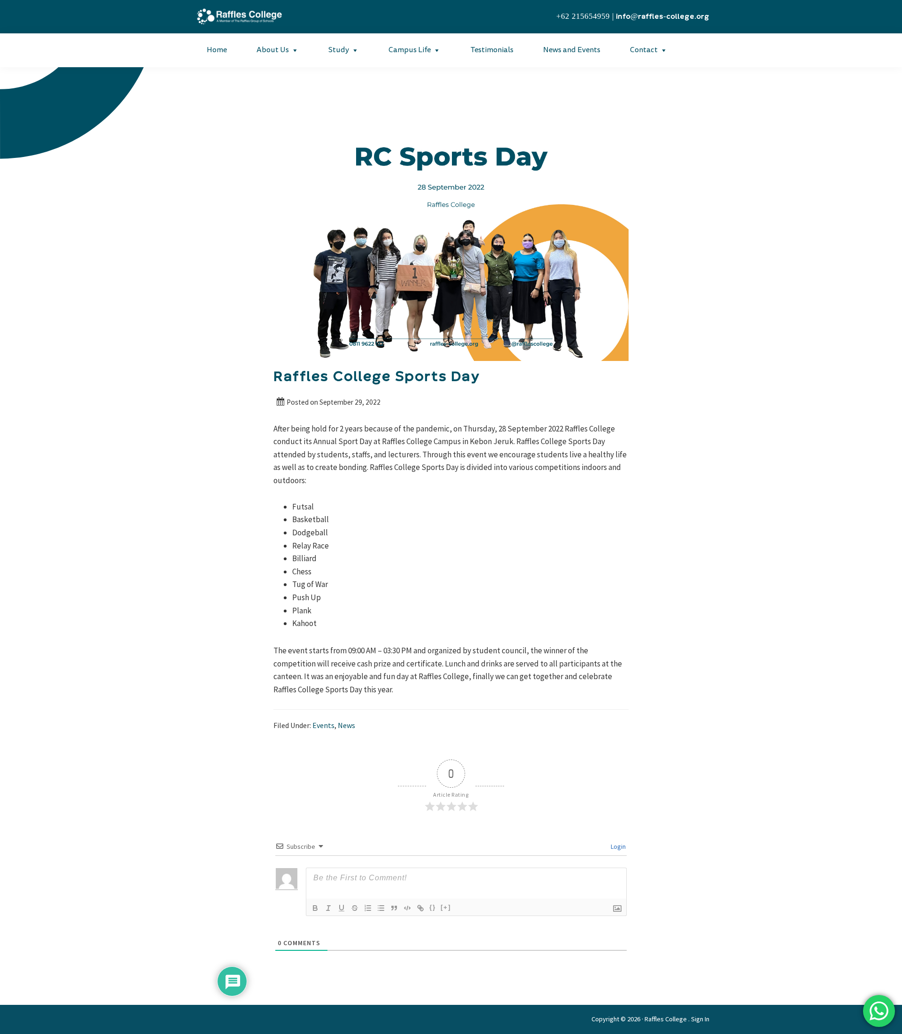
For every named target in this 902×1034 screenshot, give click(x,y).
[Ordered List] (367, 908)
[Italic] (328, 908)
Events (323, 725)
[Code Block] (407, 908)
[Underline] (341, 908)
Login (617, 846)
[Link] (420, 908)
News (346, 725)
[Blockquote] (394, 908)
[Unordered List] (381, 908)
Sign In (700, 1019)
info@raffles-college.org (662, 16)
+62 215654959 (583, 16)
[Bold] (315, 908)
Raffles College (666, 1019)
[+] (446, 907)
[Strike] (354, 908)
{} (432, 907)
